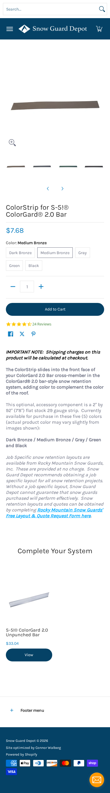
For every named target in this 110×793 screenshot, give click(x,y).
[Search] (102, 9)
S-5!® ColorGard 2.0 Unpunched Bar (27, 632)
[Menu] (9, 28)
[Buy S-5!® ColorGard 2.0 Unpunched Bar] (29, 599)
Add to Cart (55, 309)
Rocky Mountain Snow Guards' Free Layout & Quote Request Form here (54, 512)
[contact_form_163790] (96, 780)
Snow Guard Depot (21, 741)
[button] (99, 28)
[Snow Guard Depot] (53, 29)
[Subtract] (13, 286)
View (29, 654)
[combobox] (50, 9)
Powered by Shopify (21, 754)
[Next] (100, 100)
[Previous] (10, 100)
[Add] (41, 286)
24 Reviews (41, 324)
